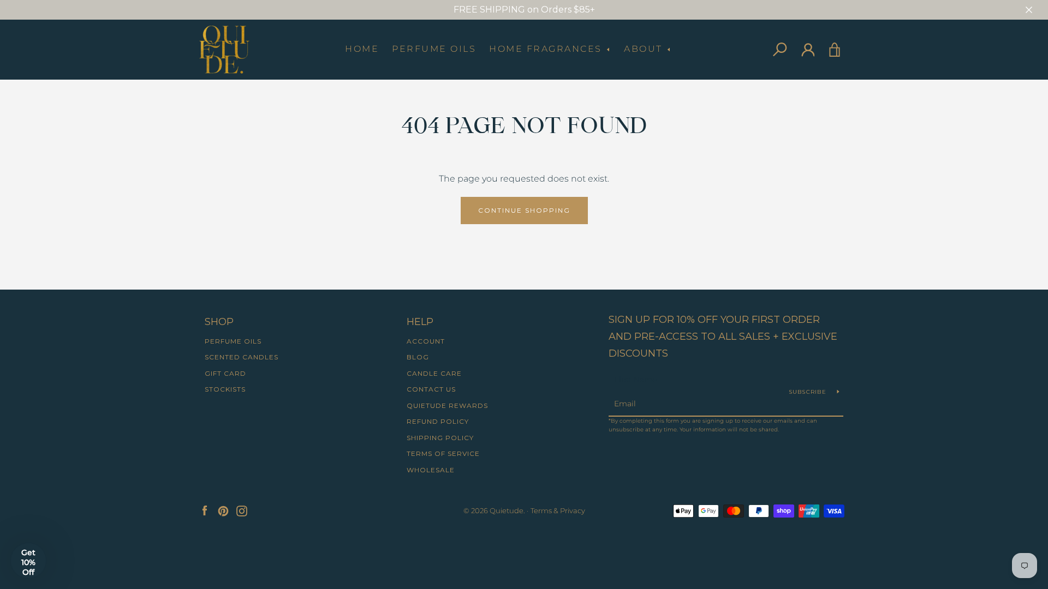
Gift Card (225, 373)
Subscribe (809, 391)
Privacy (572, 511)
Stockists (225, 389)
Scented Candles (241, 357)
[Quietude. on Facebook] (204, 510)
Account (426, 341)
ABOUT (645, 49)
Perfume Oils (434, 49)
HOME (362, 49)
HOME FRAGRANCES (547, 49)
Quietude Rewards (447, 405)
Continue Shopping (524, 210)
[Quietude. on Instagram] (241, 510)
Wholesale (431, 470)
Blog (418, 357)
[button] (28, 560)
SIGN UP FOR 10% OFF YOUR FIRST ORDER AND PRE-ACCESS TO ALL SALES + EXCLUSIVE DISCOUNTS (723, 336)
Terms (541, 511)
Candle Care (434, 373)
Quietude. (507, 511)
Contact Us (431, 389)
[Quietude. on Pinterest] (223, 510)
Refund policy (438, 421)
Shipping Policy (440, 438)
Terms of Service (443, 453)
